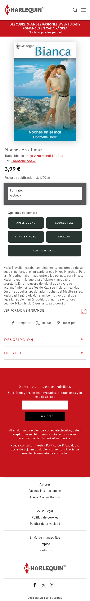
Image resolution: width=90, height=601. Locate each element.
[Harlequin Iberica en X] (43, 585)
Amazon (64, 236)
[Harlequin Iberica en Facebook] (34, 585)
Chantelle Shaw (23, 161)
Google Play (64, 223)
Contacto (45, 550)
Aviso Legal (45, 511)
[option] (45, 28)
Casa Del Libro (44, 250)
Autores (45, 484)
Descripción (18, 339)
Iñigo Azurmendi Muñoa (44, 155)
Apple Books (26, 223)
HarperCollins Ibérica (45, 497)
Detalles (14, 353)
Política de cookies (45, 517)
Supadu (58, 597)
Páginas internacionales (45, 490)
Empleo (45, 544)
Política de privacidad (45, 523)
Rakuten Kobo (26, 236)
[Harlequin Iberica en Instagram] (52, 585)
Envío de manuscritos (45, 537)
